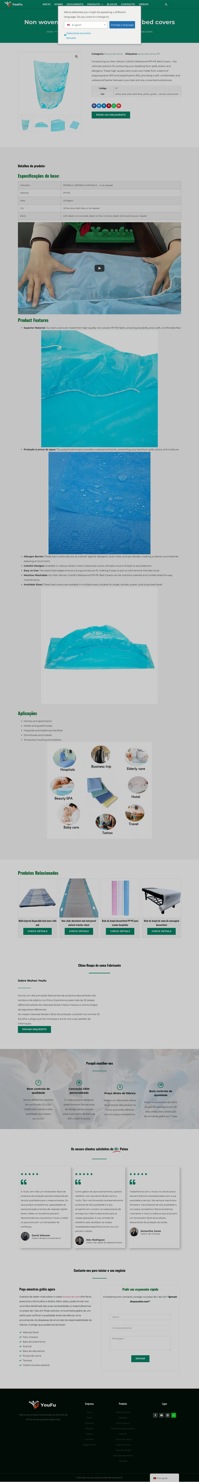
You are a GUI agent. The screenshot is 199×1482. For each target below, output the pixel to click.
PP (158, 53)
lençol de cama (146, 53)
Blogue (112, 4)
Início (47, 4)
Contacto (128, 4)
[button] (166, 4)
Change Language (122, 24)
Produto (93, 4)
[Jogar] (99, 268)
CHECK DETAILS (37, 931)
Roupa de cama (113, 53)
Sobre (58, 4)
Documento (75, 4)
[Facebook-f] (155, 1415)
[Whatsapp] (173, 1415)
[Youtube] (161, 1415)
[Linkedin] (167, 1415)
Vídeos (143, 4)
